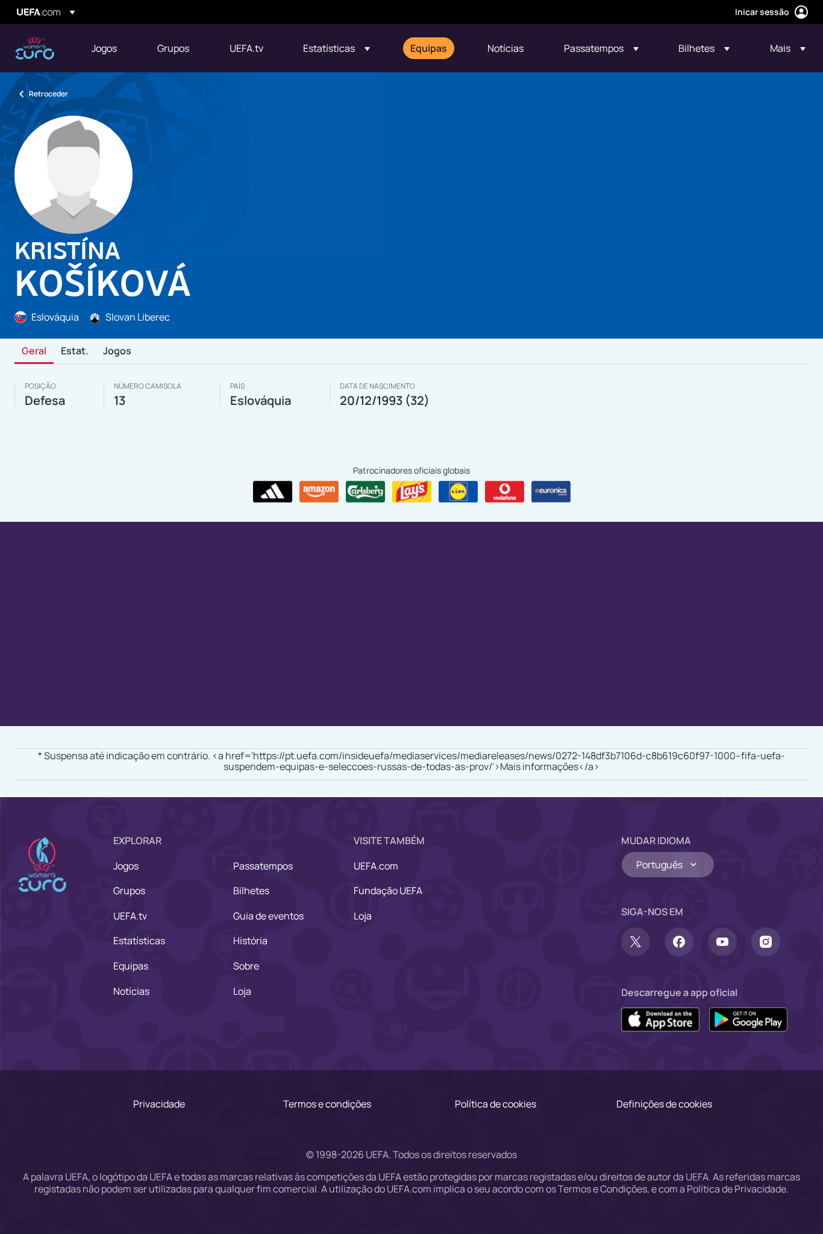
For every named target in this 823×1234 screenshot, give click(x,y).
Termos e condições (327, 1103)
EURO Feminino (34, 48)
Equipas (130, 965)
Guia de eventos (268, 915)
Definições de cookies (664, 1103)
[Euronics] (551, 492)
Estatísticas (139, 940)
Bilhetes (251, 890)
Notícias (131, 991)
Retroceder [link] (48, 94)
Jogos (117, 351)
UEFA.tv (130, 915)
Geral (34, 351)
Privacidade (159, 1103)
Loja (242, 991)
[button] (336, 48)
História (250, 940)
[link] (104, 48)
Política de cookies (495, 1103)
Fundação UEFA (388, 890)
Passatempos (263, 865)
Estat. (75, 351)
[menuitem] (109, 48)
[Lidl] (458, 492)
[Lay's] (411, 492)
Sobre (246, 965)
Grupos (129, 890)
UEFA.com (376, 865)
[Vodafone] (504, 492)
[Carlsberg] (365, 492)
